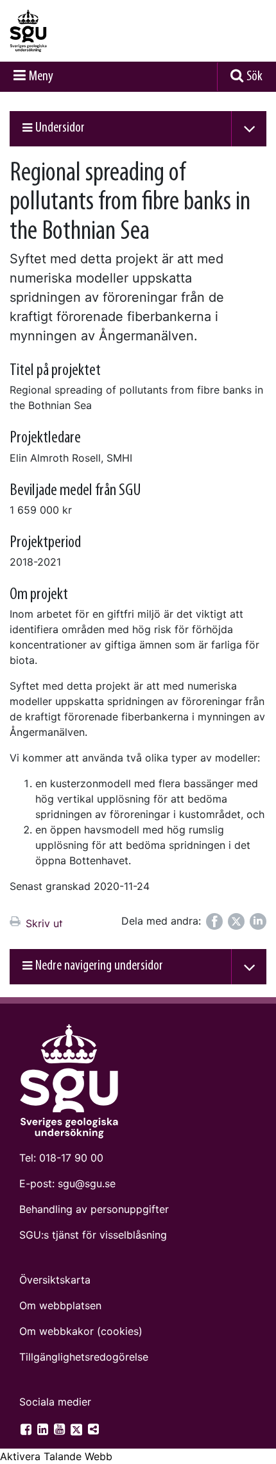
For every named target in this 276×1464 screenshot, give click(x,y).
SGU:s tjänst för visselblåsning (93, 1234)
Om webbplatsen (60, 1305)
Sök (254, 76)
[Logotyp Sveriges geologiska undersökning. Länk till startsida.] (61, 31)
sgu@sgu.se (87, 1183)
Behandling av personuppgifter (94, 1209)
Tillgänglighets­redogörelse (83, 1356)
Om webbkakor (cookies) (80, 1331)
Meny (41, 76)
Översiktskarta (55, 1279)
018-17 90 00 (71, 1157)
